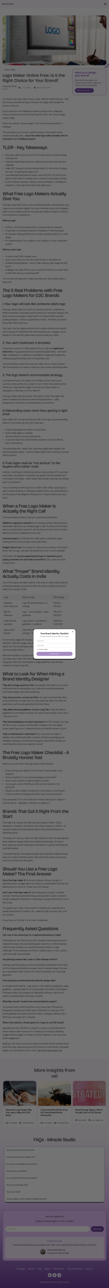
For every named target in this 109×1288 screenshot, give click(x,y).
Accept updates (43, 649)
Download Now (54, 654)
